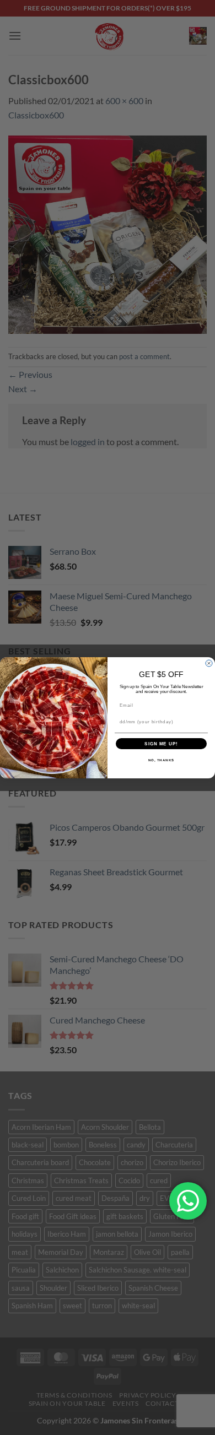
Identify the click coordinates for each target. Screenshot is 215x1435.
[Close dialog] (209, 663)
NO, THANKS (161, 760)
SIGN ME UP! (161, 743)
